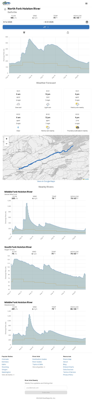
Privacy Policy (68, 375)
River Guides (37, 362)
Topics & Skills (37, 364)
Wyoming (5, 367)
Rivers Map (67, 359)
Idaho (4, 364)
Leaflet (86, 179)
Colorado (5, 359)
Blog (64, 364)
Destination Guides (39, 359)
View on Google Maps (46, 181)
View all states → (8, 375)
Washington (6, 372)
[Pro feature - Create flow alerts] (24, 32)
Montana (5, 362)
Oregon (4, 369)
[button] (6, 138)
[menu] (86, 3)
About (65, 362)
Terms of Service (69, 372)
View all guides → (38, 367)
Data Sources (68, 369)
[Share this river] (67, 32)
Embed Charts (68, 367)
